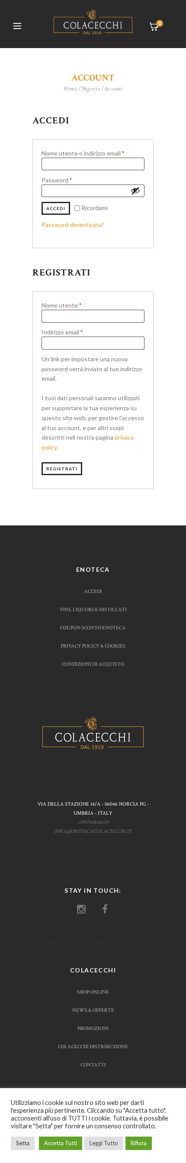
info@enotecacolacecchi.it (93, 831)
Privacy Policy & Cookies (93, 645)
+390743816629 (93, 822)
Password (69, 180)
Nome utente (74, 305)
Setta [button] (22, 1143)
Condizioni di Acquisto (93, 664)
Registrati (61, 468)
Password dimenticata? (73, 224)
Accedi (55, 208)
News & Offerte (93, 1010)
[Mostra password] (135, 190)
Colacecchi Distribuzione (93, 1046)
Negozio (90, 89)
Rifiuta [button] (139, 1143)
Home (70, 89)
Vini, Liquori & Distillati (93, 609)
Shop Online (93, 991)
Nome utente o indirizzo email (93, 153)
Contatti (93, 1064)
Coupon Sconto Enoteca (93, 627)
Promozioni (93, 1028)
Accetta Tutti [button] (60, 1143)
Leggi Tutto (104, 1143)
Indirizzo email (75, 332)
